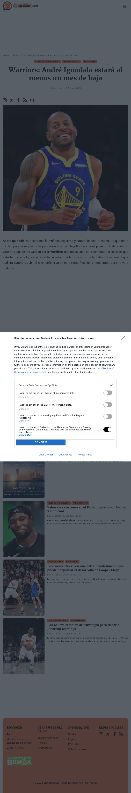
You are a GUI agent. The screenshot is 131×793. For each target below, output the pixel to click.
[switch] (107, 393)
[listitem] (65, 385)
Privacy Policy (84, 454)
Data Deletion (46, 454)
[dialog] (65, 396)
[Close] (124, 338)
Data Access (65, 454)
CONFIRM (41, 442)
